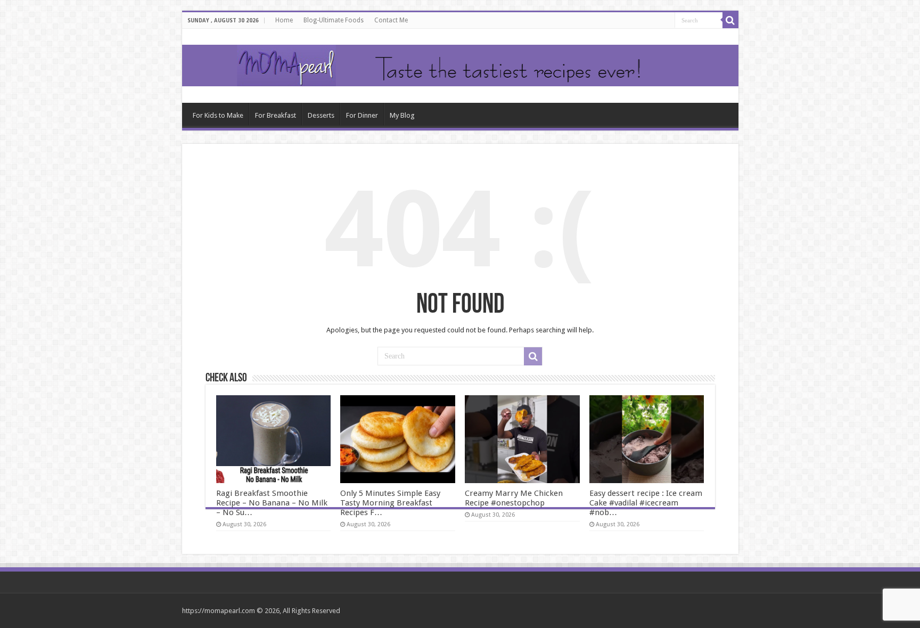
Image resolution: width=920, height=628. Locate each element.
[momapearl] (460, 66)
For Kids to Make (218, 115)
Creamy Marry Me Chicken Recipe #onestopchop (514, 498)
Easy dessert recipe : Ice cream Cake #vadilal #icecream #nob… (645, 502)
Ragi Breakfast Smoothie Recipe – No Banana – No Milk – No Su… (271, 502)
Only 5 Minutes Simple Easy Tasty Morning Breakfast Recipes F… (390, 502)
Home (284, 20)
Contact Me (391, 20)
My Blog (402, 115)
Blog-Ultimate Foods (333, 20)
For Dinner (362, 115)
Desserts (321, 115)
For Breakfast (275, 115)
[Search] (730, 20)
